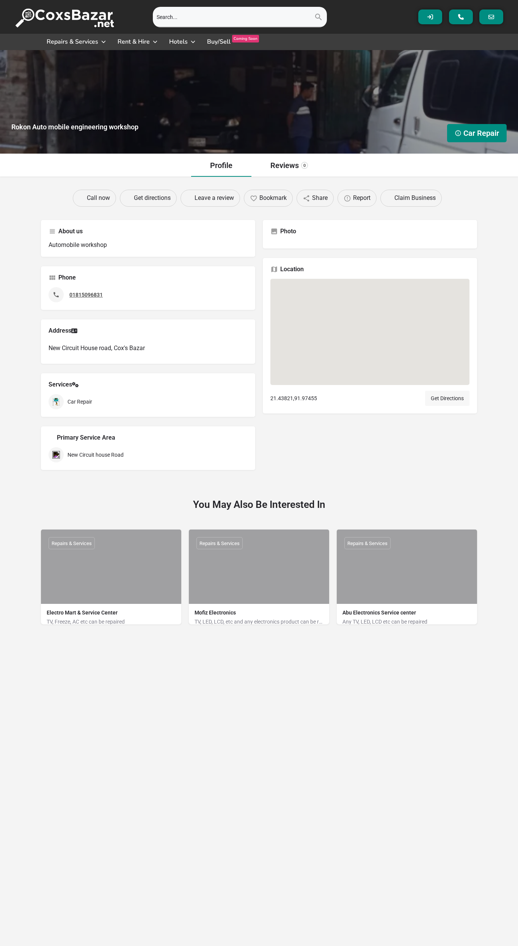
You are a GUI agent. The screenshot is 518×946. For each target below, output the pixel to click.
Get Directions (447, 398)
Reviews (288, 165)
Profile (221, 165)
